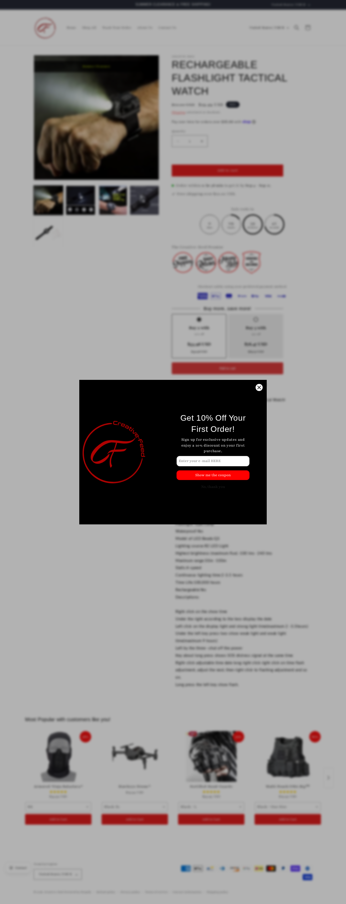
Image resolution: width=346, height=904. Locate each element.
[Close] (259, 387)
